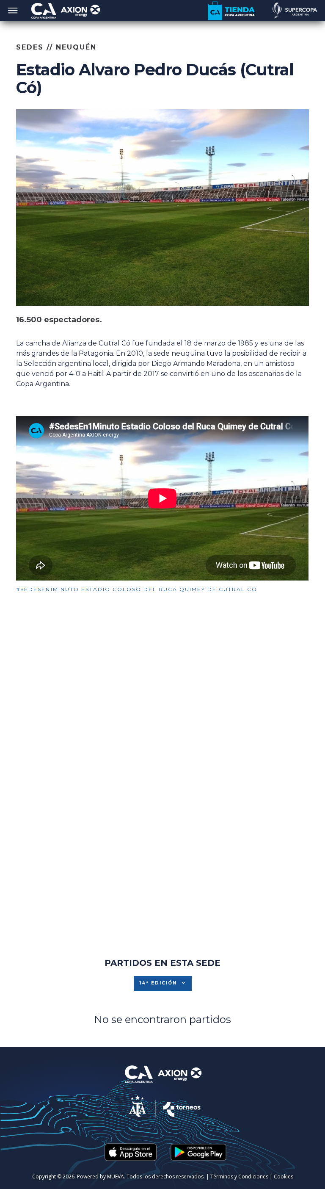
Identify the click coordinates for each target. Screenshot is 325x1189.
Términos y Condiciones (239, 1176)
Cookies (283, 1176)
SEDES (30, 47)
